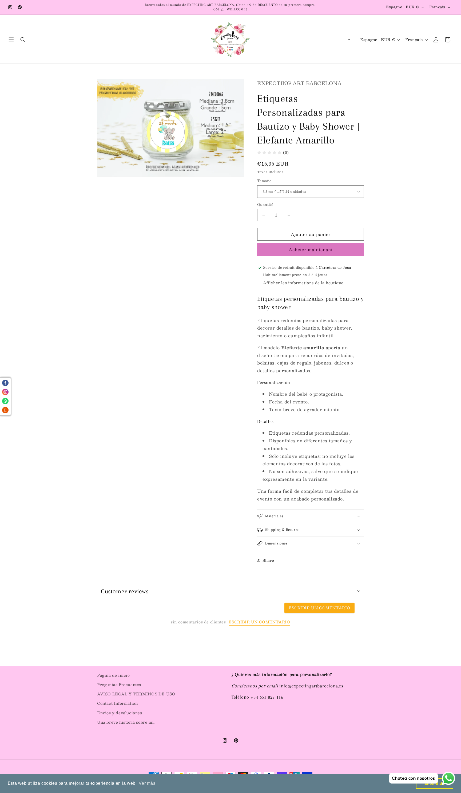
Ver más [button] (147, 783)
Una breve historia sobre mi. (126, 722)
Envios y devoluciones (119, 713)
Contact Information (117, 703)
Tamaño (264, 181)
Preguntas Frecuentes (119, 684)
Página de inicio (113, 675)
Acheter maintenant (311, 249)
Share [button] (268, 560)
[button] (11, 40)
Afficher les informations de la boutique (303, 282)
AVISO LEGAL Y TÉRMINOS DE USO (136, 694)
